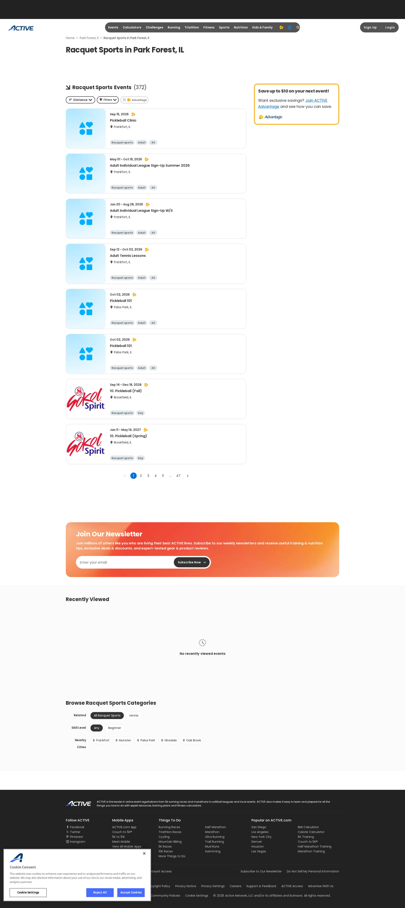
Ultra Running (214, 837)
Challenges (154, 27)
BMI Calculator (308, 827)
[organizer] (290, 27)
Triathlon (192, 27)
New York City (261, 837)
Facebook (77, 827)
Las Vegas (258, 851)
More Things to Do (172, 856)
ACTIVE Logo (75, 802)
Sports (224, 27)
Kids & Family (262, 27)
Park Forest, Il (89, 38)
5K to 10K (118, 837)
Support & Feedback (261, 886)
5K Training (306, 837)
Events (113, 27)
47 (178, 476)
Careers (235, 886)
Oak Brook (193, 740)
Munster (125, 740)
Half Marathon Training (314, 846)
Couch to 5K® (122, 832)
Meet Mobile (121, 842)
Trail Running (214, 842)
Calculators (132, 27)
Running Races (169, 827)
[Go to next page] (187, 476)
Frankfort (102, 740)
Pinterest (76, 837)
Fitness (209, 27)
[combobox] (80, 99)
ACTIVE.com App (124, 827)
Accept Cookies (131, 892)
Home (70, 38)
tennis (133, 715)
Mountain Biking (170, 842)
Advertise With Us (320, 886)
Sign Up (370, 27)
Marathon (212, 832)
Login (390, 27)
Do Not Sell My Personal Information (313, 871)
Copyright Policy (158, 886)
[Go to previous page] (125, 476)
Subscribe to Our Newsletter (261, 871)
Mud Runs (212, 846)
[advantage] (281, 27)
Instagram (77, 842)
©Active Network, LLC (233, 895)
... (170, 476)
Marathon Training (311, 851)
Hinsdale (171, 740)
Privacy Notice (185, 886)
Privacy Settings (213, 886)
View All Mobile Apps (126, 846)
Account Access (160, 871)
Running (174, 27)
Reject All (100, 892)
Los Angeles (260, 832)
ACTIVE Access (292, 886)
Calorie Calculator (311, 832)
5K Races (165, 846)
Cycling (164, 837)
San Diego (258, 827)
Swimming (212, 851)
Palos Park (147, 740)
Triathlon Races (170, 832)
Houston (257, 846)
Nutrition (241, 27)
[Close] (144, 853)
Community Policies (165, 895)
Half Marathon (215, 827)
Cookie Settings (28, 892)
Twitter (75, 832)
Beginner (114, 728)
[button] (108, 99)
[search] (298, 27)
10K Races (166, 851)
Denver (256, 842)
